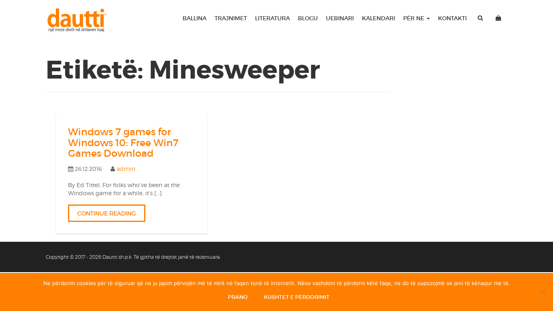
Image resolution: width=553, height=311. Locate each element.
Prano (238, 297)
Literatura (272, 18)
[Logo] (80, 20)
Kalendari (378, 18)
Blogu (308, 18)
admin (126, 168)
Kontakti (452, 18)
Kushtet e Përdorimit (297, 297)
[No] (543, 292)
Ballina (194, 18)
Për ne (414, 18)
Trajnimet (231, 18)
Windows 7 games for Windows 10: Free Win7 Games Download (123, 142)
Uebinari (340, 18)
